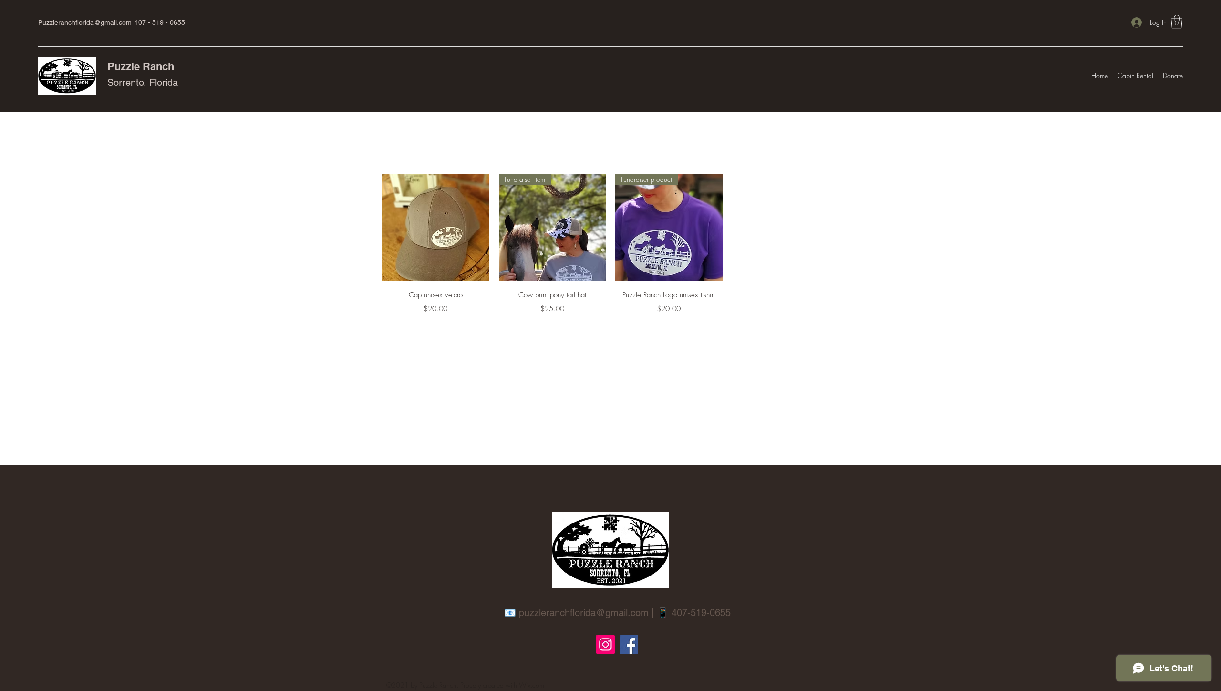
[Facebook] (629, 644)
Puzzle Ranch (140, 66)
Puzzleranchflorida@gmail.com (85, 22)
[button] (1176, 22)
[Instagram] (605, 644)
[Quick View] (435, 227)
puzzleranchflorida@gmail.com (584, 612)
